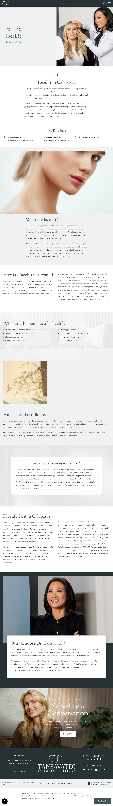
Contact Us (68, 734)
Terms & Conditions (46, 783)
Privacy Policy (60, 783)
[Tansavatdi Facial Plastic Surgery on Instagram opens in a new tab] (84, 770)
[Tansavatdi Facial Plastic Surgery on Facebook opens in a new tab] (88, 770)
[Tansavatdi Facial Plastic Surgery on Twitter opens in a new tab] (92, 770)
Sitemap (70, 783)
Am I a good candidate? (52, 137)
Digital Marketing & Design (102, 783)
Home (8, 28)
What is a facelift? (15, 137)
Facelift (28, 28)
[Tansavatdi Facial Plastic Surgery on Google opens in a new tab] (104, 770)
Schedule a (68, 708)
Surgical (17, 28)
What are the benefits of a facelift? (21, 140)
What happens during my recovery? (56, 140)
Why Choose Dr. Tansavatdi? (89, 137)
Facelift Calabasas (15, 31)
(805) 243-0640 (54, 798)
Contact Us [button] (102, 801)
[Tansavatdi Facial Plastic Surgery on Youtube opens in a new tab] (96, 770)
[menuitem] (84, 770)
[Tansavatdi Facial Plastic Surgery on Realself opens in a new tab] (100, 770)
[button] (5, 801)
